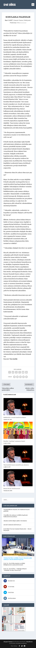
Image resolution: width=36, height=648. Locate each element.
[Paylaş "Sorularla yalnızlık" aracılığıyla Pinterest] (19, 372)
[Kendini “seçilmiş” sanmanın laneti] (18, 430)
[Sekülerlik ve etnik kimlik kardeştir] (18, 406)
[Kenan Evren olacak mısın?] (18, 477)
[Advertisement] (19, 635)
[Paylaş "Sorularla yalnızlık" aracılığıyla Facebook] (9, 372)
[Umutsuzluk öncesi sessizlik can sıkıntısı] (18, 453)
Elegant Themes (8, 641)
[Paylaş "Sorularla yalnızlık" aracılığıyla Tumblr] (16, 372)
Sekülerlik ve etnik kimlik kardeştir (15, 417)
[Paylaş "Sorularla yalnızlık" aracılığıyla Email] (23, 372)
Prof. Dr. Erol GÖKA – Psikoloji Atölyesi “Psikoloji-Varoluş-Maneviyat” (15, 569)
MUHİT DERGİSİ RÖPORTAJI (12, 524)
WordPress (29, 641)
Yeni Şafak (13, 359)
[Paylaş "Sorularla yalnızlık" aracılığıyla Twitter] (13, 372)
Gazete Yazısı (18, 20)
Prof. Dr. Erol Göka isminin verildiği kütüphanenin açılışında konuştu (14, 564)
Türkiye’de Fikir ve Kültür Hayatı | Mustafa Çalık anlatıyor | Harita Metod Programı (18, 558)
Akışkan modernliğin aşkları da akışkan (15, 520)
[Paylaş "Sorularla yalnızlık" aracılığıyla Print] (26, 372)
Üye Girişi (14, 646)
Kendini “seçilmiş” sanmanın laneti (14, 441)
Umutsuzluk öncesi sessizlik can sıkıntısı (16, 465)
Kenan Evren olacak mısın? (12, 488)
